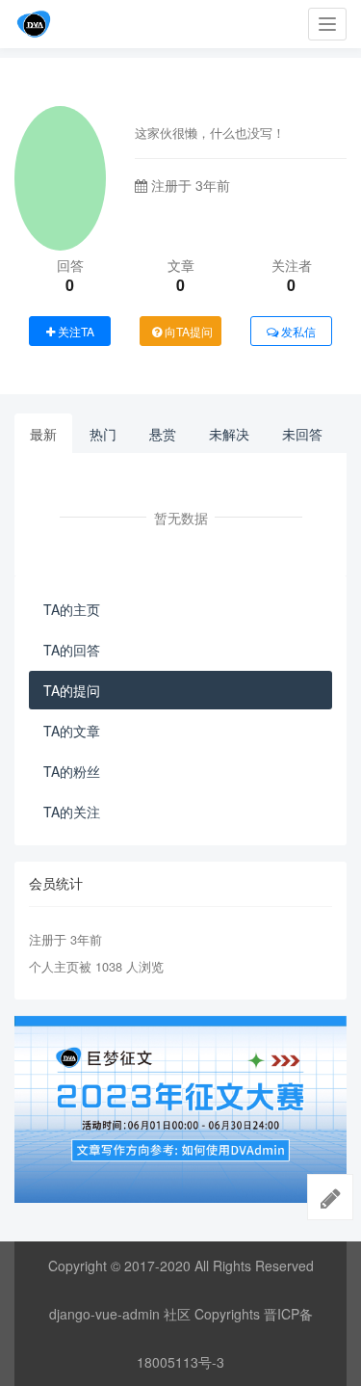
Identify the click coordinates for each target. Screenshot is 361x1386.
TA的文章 (71, 730)
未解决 (229, 433)
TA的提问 (71, 690)
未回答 (302, 433)
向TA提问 (187, 331)
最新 (43, 433)
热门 (103, 433)
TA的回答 (71, 649)
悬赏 (162, 433)
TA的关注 (71, 811)
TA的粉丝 (71, 771)
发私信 (297, 331)
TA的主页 (71, 609)
